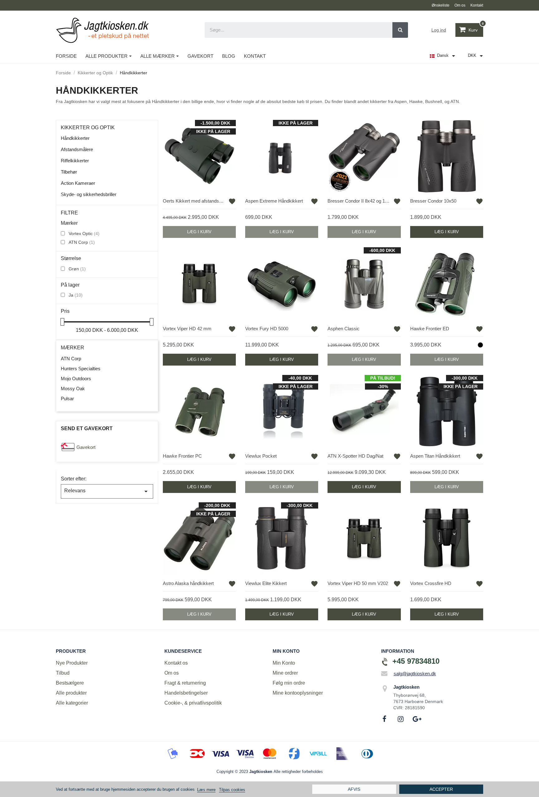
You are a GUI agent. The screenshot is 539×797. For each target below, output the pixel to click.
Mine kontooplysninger (298, 693)
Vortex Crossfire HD (430, 583)
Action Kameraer (78, 183)
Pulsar (67, 398)
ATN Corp (82, 242)
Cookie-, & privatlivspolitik (193, 703)
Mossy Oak (73, 388)
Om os (171, 673)
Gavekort (85, 447)
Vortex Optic (84, 233)
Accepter (441, 789)
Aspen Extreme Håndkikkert (274, 201)
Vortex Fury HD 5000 (266, 328)
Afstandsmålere (77, 149)
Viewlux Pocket (261, 456)
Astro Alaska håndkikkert (188, 583)
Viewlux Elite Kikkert (266, 583)
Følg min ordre (289, 683)
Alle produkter (71, 693)
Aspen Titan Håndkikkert (435, 456)
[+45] (385, 662)
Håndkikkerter (75, 138)
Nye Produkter (72, 663)
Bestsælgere (70, 683)
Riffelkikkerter (75, 160)
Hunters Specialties (80, 368)
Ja (76, 295)
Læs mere (206, 789)
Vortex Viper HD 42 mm (187, 328)
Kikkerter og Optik (88, 127)
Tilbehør (69, 172)
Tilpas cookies (232, 789)
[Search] (400, 30)
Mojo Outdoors (76, 378)
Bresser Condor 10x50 (433, 201)
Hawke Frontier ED (429, 328)
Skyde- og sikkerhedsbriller (88, 194)
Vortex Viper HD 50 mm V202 (358, 583)
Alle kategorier (72, 703)
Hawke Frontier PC (182, 456)
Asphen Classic (344, 328)
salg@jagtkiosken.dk (415, 673)
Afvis (354, 789)
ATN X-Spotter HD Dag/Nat (355, 456)
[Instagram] (400, 719)
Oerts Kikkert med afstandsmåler (194, 201)
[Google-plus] (417, 719)
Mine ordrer (285, 673)
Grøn (77, 268)
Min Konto (284, 663)
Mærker (72, 347)
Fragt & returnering (185, 683)
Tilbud (63, 673)
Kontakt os (176, 663)
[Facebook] (384, 719)
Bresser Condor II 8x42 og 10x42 (359, 201)
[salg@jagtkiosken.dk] (384, 673)
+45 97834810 (415, 661)
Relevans (107, 491)
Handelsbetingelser (186, 693)
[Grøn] (480, 345)
